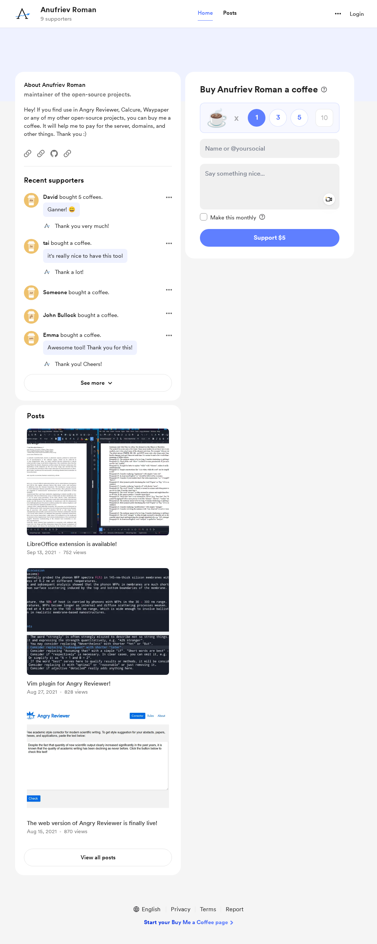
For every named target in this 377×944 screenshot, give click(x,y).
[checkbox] (228, 217)
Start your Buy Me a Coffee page (186, 922)
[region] (269, 165)
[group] (98, 493)
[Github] (54, 153)
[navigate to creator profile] (22, 13)
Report (234, 909)
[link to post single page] (98, 493)
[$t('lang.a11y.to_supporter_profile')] (46, 225)
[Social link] (27, 153)
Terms (208, 909)
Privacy (180, 909)
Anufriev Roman (68, 9)
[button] (205, 13)
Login (357, 14)
